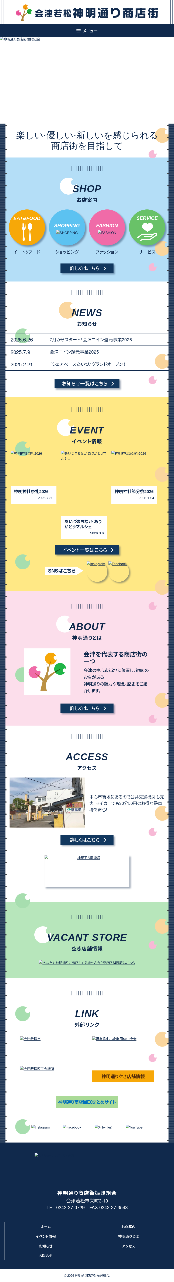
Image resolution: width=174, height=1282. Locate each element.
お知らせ (45, 1246)
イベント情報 (46, 1236)
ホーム (46, 1226)
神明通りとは (128, 1236)
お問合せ (46, 1255)
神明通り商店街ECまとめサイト (87, 1102)
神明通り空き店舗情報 (123, 1076)
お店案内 (128, 1226)
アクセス (128, 1246)
